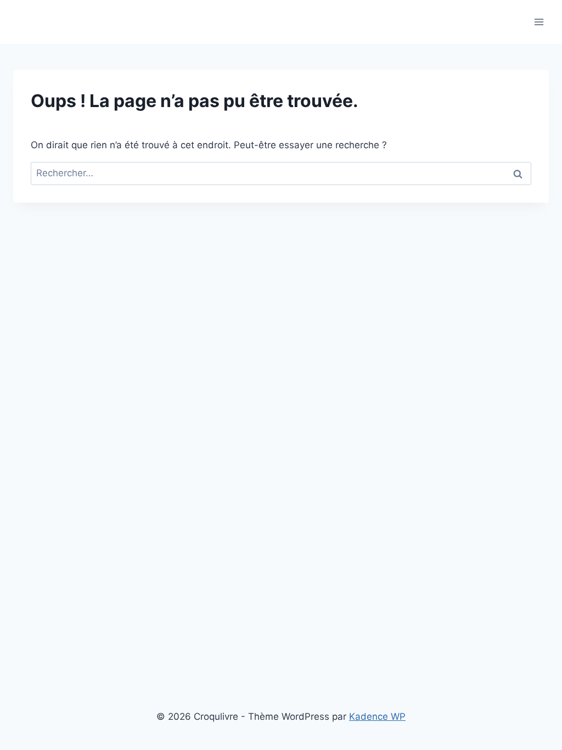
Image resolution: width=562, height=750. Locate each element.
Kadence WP (377, 716)
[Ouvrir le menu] (539, 21)
